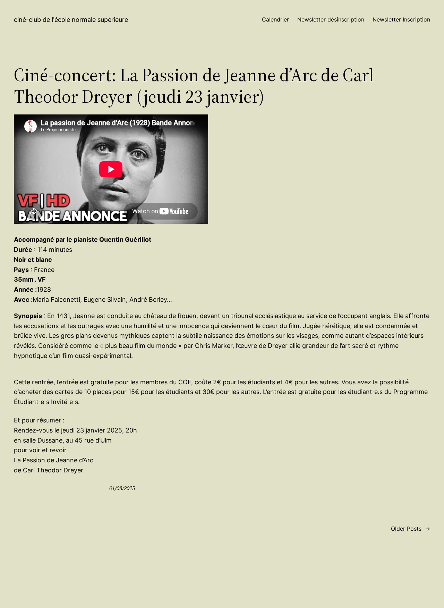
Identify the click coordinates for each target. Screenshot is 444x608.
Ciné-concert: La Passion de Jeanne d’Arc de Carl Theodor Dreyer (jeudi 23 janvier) (194, 86)
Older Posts (410, 528)
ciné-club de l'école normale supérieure (71, 19)
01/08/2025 (122, 488)
